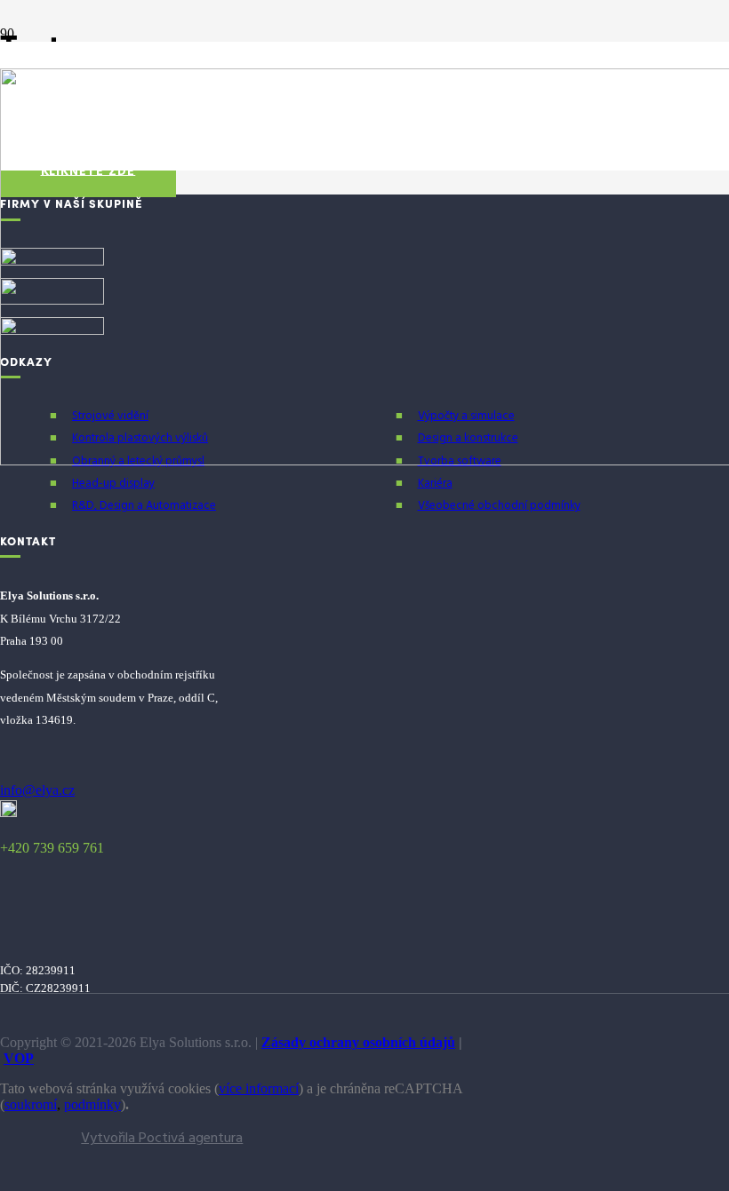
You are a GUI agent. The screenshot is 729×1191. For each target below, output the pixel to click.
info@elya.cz (37, 790)
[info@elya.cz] (121, 774)
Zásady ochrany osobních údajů (358, 1042)
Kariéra (435, 483)
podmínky (92, 1104)
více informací (259, 1088)
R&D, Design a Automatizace (144, 505)
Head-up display (113, 483)
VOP (19, 1058)
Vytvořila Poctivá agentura (162, 1138)
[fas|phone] (121, 811)
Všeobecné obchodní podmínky (499, 505)
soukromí (30, 1104)
